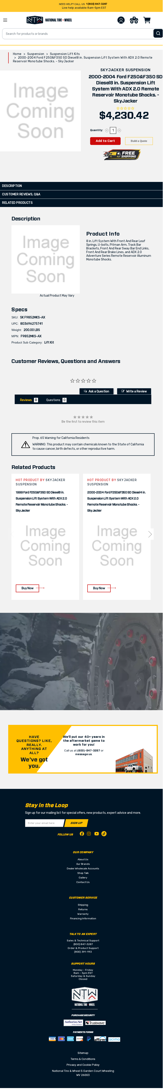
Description (12, 186)
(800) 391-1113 (83, 951)
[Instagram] (89, 835)
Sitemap (83, 1053)
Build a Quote (139, 141)
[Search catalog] (158, 33)
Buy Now (27, 588)
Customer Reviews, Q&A (21, 194)
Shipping (83, 904)
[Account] (121, 20)
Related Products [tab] (17, 203)
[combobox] (83, 33)
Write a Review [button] (136, 391)
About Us (83, 859)
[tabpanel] (45, 537)
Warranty (82, 913)
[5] (12, 534)
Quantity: (96, 130)
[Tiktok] (104, 834)
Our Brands (83, 863)
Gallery (83, 877)
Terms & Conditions (83, 1059)
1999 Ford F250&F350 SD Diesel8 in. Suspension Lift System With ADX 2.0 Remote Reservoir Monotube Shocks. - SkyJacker (42, 501)
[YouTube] (96, 834)
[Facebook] (82, 834)
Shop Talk (83, 873)
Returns (83, 909)
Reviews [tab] (26, 400)
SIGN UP (76, 823)
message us (83, 754)
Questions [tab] (53, 400)
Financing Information (83, 918)
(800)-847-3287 (88, 750)
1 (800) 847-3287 (96, 3)
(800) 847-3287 (83, 944)
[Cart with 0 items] (147, 20)
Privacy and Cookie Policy (83, 1064)
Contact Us (83, 882)
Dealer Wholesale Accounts (83, 868)
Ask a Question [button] (99, 391)
